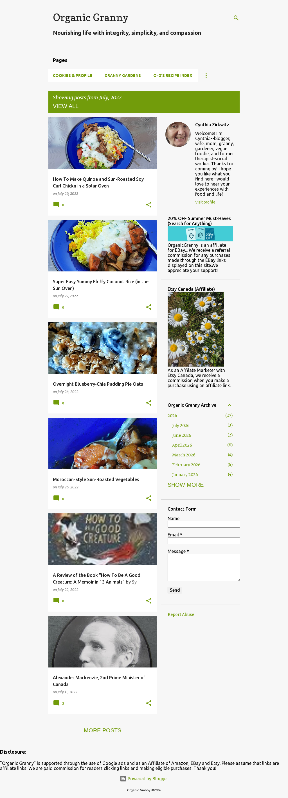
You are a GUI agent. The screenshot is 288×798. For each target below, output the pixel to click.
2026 (172, 415)
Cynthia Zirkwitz (212, 124)
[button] (148, 205)
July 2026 (181, 425)
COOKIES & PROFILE (72, 75)
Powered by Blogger (147, 778)
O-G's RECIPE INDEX (172, 75)
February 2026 (186, 464)
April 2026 (182, 445)
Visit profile (205, 202)
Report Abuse (181, 614)
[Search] (236, 18)
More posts (102, 730)
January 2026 (185, 474)
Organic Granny (91, 17)
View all (65, 106)
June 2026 (181, 435)
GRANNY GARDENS (123, 75)
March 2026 (183, 455)
